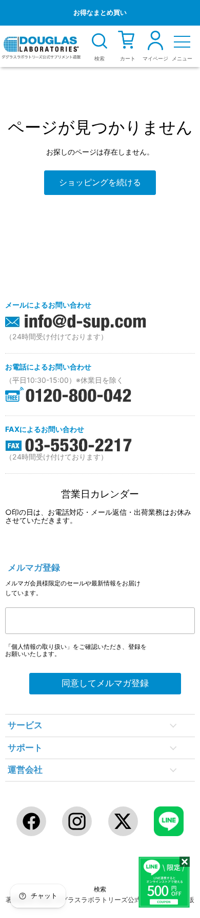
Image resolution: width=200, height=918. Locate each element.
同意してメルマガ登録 (105, 683)
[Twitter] (123, 821)
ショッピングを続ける (100, 182)
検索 (100, 889)
